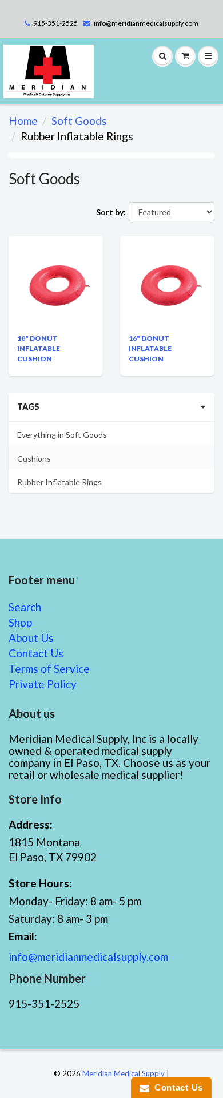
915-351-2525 (55, 23)
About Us (31, 637)
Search (25, 606)
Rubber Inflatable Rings (59, 482)
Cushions (34, 458)
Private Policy (43, 684)
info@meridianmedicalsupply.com (146, 23)
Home (23, 120)
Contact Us (36, 653)
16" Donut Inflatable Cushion (150, 348)
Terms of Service (49, 668)
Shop (20, 622)
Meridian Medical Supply (123, 1073)
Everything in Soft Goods (62, 434)
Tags (28, 406)
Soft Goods (79, 120)
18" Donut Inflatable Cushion (38, 348)
